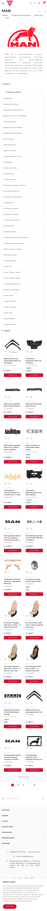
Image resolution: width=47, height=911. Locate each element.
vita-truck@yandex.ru (25, 856)
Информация (8, 838)
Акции (5, 815)
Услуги (5, 821)
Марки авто (7, 827)
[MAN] (23, 37)
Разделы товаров (14, 92)
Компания (7, 832)
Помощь (6, 843)
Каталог (6, 810)
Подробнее (12, 375)
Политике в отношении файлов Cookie (17, 901)
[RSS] (39, 11)
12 (34, 785)
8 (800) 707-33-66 (17, 852)
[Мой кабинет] (39, 3)
